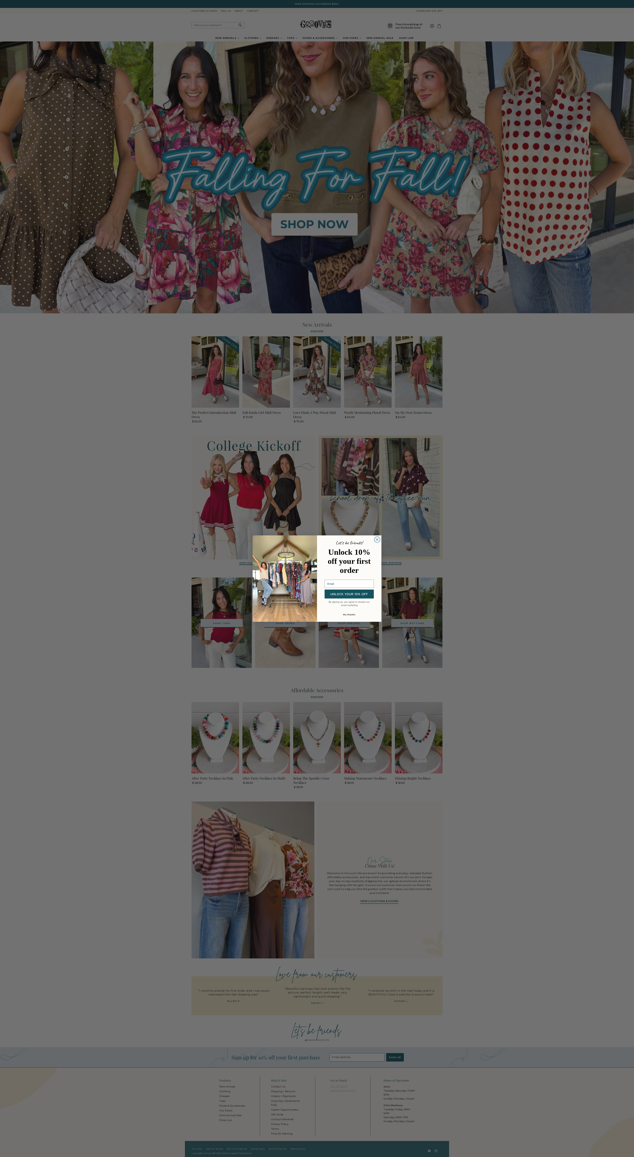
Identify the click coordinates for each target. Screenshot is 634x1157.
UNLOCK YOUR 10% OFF (349, 594)
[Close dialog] (377, 539)
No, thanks (349, 614)
